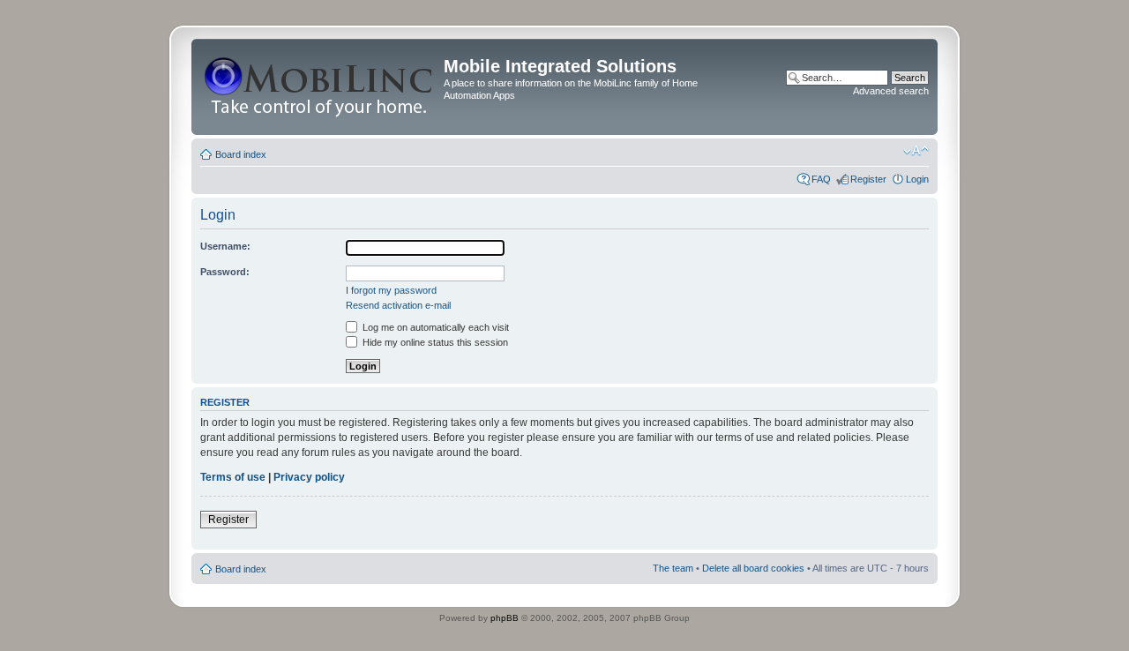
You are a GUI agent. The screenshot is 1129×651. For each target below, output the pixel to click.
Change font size (916, 151)
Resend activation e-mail (398, 305)
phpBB (504, 618)
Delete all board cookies (753, 568)
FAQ (821, 179)
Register (868, 179)
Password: (225, 271)
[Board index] (320, 87)
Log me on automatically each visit (434, 327)
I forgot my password (391, 290)
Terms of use (232, 477)
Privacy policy (309, 477)
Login (917, 179)
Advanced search (891, 91)
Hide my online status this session (434, 342)
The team (673, 568)
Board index (240, 154)
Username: (225, 246)
